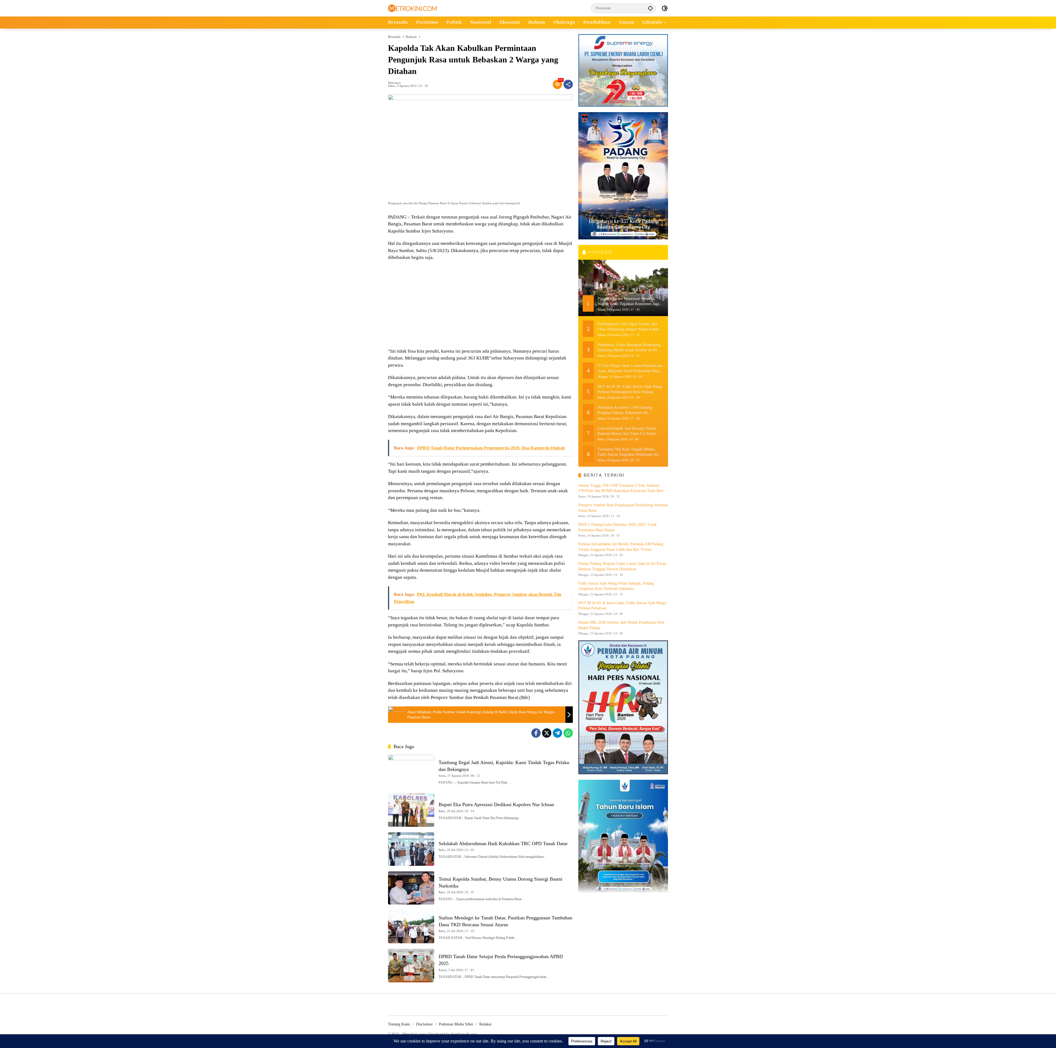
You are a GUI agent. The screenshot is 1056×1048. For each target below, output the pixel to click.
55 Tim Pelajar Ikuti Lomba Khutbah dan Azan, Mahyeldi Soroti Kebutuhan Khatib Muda (630, 368)
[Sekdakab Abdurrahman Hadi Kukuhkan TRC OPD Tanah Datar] (411, 849)
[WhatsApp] (568, 733)
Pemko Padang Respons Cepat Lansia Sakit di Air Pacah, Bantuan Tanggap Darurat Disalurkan (622, 566)
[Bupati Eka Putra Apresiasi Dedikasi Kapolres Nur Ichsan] (411, 810)
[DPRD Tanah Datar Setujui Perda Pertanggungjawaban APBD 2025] (411, 965)
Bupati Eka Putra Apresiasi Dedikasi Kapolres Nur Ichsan (496, 804)
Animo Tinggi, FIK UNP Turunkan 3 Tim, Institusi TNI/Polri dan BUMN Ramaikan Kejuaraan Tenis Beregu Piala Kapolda (622, 488)
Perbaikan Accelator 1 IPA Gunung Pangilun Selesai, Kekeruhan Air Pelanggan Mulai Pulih (625, 410)
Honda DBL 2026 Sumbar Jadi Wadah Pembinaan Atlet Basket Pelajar (621, 625)
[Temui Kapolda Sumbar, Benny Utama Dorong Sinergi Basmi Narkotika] (411, 888)
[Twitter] (546, 733)
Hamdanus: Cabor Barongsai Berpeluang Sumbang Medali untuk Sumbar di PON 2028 (629, 347)
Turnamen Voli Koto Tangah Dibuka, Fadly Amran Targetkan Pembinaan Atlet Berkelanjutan (629, 452)
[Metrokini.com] (412, 8)
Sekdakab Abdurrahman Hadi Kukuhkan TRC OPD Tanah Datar (503, 843)
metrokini (394, 82)
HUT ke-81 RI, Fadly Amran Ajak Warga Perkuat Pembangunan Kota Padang (630, 389)
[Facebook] (536, 733)
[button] (650, 8)
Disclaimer (424, 1024)
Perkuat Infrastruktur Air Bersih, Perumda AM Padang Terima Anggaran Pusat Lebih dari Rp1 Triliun (620, 547)
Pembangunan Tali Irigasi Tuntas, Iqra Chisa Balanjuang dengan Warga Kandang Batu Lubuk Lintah (630, 327)
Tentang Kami (399, 1024)
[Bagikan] (568, 84)
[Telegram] (557, 733)
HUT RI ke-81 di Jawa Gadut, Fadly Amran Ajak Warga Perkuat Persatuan (622, 605)
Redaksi (485, 1024)
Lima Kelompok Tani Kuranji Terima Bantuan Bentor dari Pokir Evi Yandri (627, 431)
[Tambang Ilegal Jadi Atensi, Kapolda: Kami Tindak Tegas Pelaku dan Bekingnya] (411, 771)
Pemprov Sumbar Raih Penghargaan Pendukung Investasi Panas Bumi (623, 508)
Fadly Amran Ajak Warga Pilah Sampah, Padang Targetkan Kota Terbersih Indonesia (616, 586)
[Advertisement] (480, 305)
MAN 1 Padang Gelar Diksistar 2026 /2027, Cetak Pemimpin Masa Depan (617, 527)
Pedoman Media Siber (456, 1024)
